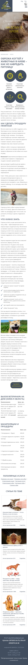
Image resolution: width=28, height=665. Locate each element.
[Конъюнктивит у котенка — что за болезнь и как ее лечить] (14, 496)
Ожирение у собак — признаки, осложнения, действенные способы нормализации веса (13, 613)
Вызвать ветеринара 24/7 (14, 41)
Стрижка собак (14, 485)
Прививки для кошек (7, 479)
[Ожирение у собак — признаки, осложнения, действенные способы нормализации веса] (14, 596)
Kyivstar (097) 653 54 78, (25, 4)
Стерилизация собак (8, 483)
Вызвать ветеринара (16, 385)
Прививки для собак (20, 479)
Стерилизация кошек (8, 481)
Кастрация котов (20, 481)
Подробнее (22, 525)
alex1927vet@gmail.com (16, 638)
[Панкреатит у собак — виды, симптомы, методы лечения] (14, 563)
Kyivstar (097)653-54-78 (11, 640)
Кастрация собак (20, 483)
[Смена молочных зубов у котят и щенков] (14, 529)
